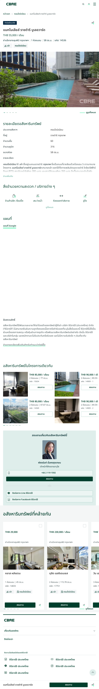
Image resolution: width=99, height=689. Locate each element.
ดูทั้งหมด (49, 207)
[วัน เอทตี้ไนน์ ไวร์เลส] (92, 605)
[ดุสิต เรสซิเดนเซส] (67, 523)
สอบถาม (41, 387)
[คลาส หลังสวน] (23, 523)
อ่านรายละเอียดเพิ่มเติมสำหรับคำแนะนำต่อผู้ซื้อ (24, 345)
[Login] (89, 4)
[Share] (39, 605)
